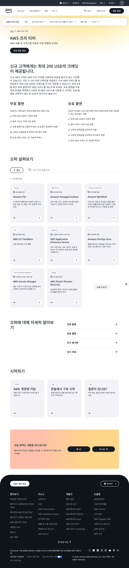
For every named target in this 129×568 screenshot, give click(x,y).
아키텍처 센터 (44, 518)
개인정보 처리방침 (17, 556)
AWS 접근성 (99, 528)
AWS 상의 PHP (72, 523)
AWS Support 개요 (102, 518)
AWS (12, 31)
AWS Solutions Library (48, 513)
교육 (40, 503)
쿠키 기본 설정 (15, 560)
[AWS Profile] (122, 3)
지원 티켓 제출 (100, 503)
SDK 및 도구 (71, 503)
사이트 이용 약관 (33, 556)
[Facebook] (94, 550)
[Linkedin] (98, 550)
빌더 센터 (70, 499)
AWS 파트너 (43, 533)
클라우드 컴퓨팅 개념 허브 (21, 517)
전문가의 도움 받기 (102, 523)
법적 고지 (98, 533)
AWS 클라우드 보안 (18, 522)
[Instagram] (102, 550)
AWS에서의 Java (73, 518)
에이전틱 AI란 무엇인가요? (21, 512)
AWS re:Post (99, 509)
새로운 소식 (15, 527)
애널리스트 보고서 (46, 528)
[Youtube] (110, 550)
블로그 (13, 532)
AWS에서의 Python (74, 513)
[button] (35, 11)
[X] (90, 550)
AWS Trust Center (46, 509)
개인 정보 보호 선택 (49, 556)
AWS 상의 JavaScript (75, 528)
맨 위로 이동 (63, 542)
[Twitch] (106, 550)
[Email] (118, 550)
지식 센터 (98, 513)
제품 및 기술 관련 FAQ (47, 523)
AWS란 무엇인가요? (18, 499)
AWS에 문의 (99, 499)
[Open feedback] (126, 284)
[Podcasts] (114, 550)
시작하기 (42, 499)
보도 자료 (14, 537)
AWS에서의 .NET (73, 509)
